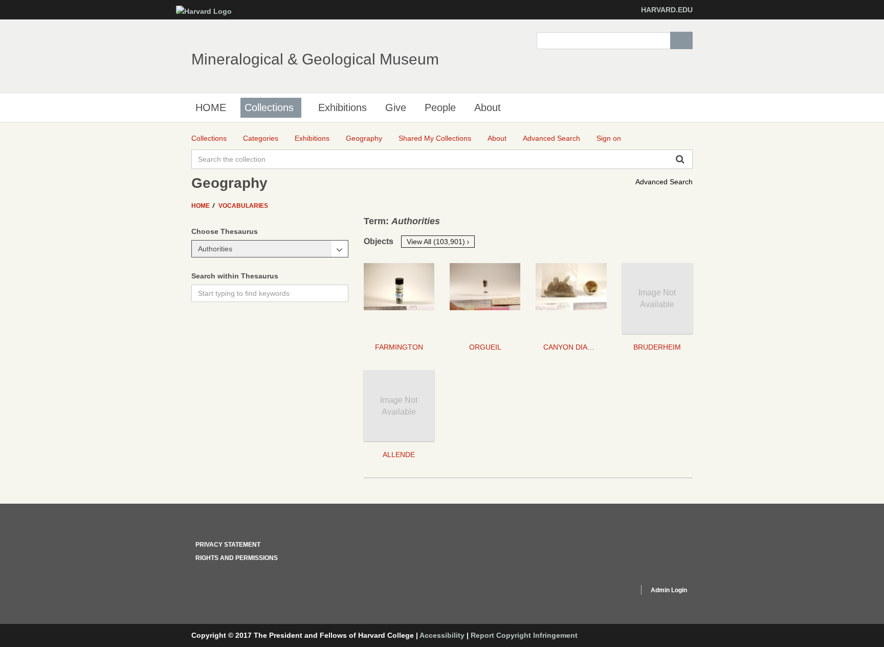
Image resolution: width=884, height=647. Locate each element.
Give (395, 107)
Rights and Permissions (236, 558)
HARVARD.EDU (667, 10)
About (487, 107)
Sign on (608, 138)
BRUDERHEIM (657, 347)
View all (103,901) (437, 242)
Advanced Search (664, 182)
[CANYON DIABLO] (571, 298)
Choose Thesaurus (224, 231)
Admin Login (669, 590)
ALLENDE (399, 454)
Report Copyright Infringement (524, 635)
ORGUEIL (485, 347)
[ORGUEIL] (485, 298)
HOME (210, 107)
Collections (269, 107)
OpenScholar (611, 591)
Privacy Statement (227, 544)
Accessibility (442, 635)
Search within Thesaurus (234, 276)
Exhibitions (342, 107)
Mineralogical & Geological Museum (315, 59)
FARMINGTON (399, 347)
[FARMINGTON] (399, 298)
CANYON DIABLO (572, 347)
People (440, 107)
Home (201, 205)
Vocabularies (243, 205)
